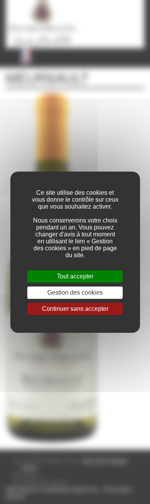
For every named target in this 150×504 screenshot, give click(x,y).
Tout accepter (75, 276)
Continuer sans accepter (75, 308)
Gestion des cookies (75, 292)
